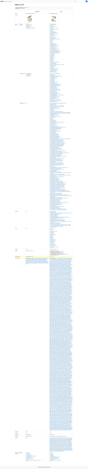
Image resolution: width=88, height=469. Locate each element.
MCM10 (53, 343)
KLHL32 (68, 334)
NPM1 (50, 356)
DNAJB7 (51, 301)
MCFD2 (51, 343)
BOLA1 (61, 275)
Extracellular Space (53, 24)
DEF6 (66, 297)
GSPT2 (59, 320)
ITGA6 (59, 330)
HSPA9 (69, 326)
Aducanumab (52, 242)
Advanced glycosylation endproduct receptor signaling (57, 219)
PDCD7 (51, 363)
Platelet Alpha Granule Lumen (54, 44)
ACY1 (50, 260)
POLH (57, 369)
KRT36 (63, 334)
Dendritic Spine (52, 55)
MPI (51, 346)
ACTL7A (65, 259)
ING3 (72, 329)
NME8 (56, 354)
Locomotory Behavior (53, 120)
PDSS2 (67, 363)
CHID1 (71, 287)
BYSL (57, 276)
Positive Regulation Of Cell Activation (55, 165)
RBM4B (66, 381)
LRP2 (67, 338)
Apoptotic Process (52, 109)
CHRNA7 (59, 288)
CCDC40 (64, 282)
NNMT (71, 354)
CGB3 (54, 287)
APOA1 (61, 266)
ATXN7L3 (64, 272)
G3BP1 (70, 314)
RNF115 (70, 383)
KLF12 (60, 334)
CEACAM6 (55, 286)
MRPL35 (65, 347)
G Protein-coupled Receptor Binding (55, 73)
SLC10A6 (34, 262)
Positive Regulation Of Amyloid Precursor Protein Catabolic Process (59, 194)
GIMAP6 (65, 316)
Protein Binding (29, 75)
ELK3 (71, 305)
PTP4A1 (62, 376)
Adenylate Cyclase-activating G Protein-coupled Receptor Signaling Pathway (60, 112)
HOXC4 (51, 326)
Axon (51, 41)
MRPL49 (70, 347)
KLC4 (58, 334)
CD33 (44, 258)
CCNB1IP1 (59, 282)
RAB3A (61, 378)
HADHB (67, 322)
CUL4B (52, 295)
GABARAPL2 (51, 315)
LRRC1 (69, 338)
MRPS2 (61, 348)
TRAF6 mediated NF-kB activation (55, 223)
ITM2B (69, 330)
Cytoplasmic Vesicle (53, 45)
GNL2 (68, 317)
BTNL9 (42, 258)
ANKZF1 (66, 264)
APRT (53, 267)
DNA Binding (52, 74)
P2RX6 (55, 360)
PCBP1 (67, 362)
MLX (72, 344)
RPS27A (63, 386)
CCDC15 (53, 282)
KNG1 (52, 334)
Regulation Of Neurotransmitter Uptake (55, 171)
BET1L (70, 273)
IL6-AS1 (64, 329)
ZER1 (47, 263)
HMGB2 (53, 325)
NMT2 (67, 354)
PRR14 (58, 373)
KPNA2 (54, 334)
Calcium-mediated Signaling (54, 133)
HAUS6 (53, 323)
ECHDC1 (63, 303)
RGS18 (62, 382)
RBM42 (64, 381)
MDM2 (63, 343)
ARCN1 (57, 267)
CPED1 (62, 292)
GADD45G (59, 315)
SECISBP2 (69, 390)
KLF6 (63, 334)
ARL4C (55, 268)
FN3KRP (61, 313)
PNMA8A (61, 368)
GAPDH (57, 315)
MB (61, 342)
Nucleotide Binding (29, 73)
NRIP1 (56, 356)
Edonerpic (51, 236)
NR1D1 (52, 356)
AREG (59, 267)
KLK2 (70, 334)
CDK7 (61, 285)
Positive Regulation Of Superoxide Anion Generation (57, 143)
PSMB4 (51, 375)
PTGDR (51, 376)
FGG (69, 311)
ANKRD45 (54, 264)
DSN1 (64, 301)
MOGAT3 (68, 345)
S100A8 (53, 389)
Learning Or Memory (53, 117)
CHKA (50, 288)
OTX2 (71, 359)
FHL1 (50, 312)
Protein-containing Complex (54, 49)
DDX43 (50, 297)
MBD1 (63, 342)
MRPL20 (51, 347)
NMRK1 (63, 354)
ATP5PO (71, 271)
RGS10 (58, 382)
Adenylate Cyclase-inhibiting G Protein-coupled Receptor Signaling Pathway (60, 113)
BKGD (59, 274)
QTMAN (53, 377)
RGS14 (60, 382)
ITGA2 (55, 330)
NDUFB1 (70, 352)
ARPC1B (55, 269)
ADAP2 (59, 260)
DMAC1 (52, 300)
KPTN (58, 334)
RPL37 (54, 386)
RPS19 (53, 386)
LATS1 (52, 336)
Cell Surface (52, 39)
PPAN (65, 370)
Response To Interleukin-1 (53, 177)
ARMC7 (68, 268)
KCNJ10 (51, 332)
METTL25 (51, 344)
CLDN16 (59, 289)
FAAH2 (64, 308)
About (8, 1)
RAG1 (62, 379)
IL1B (58, 329)
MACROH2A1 (56, 339)
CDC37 (53, 284)
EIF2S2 (53, 305)
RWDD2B (69, 388)
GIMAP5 (37, 11)
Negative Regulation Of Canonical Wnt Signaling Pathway (58, 182)
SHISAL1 (29, 262)
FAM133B (57, 309)
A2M (57, 258)
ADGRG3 (32, 258)
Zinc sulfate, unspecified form (54, 246)
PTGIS (53, 376)
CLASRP (56, 289)
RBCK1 (56, 381)
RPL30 (69, 385)
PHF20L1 (53, 365)
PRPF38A (51, 373)
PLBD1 (71, 367)
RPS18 (51, 386)
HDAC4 (54, 324)
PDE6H (57, 363)
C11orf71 (64, 276)
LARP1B (67, 335)
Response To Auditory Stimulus (54, 129)
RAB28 (51, 378)
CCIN (53, 282)
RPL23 (67, 385)
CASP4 (65, 280)
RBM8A (69, 381)
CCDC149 (51, 282)
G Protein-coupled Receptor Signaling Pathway (56, 111)
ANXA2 (71, 264)
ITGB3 (64, 330)
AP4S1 (61, 265)
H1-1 (67, 321)
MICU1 (59, 344)
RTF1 (54, 388)
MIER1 (61, 344)
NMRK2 (66, 354)
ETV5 (69, 307)
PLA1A (57, 367)
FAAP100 (66, 308)
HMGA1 (51, 325)
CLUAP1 (54, 290)
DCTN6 (65, 296)
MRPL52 (51, 348)
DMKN (56, 300)
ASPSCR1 (55, 270)
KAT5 (57, 331)
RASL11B (67, 380)
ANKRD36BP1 (69, 263)
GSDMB (53, 320)
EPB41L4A (53, 306)
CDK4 (55, 285)
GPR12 (65, 319)
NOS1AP (64, 355)
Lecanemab (52, 247)
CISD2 (54, 289)
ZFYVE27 (27, 263)
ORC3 (69, 358)
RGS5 (66, 382)
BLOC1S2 (66, 274)
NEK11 (52, 353)
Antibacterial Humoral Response (54, 134)
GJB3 (41, 259)
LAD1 (55, 335)
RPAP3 (60, 385)
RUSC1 (64, 388)
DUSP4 (58, 302)
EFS (59, 304)
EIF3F (55, 305)
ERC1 (65, 306)
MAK (70, 339)
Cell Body (51, 58)
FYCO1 (67, 314)
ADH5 (69, 260)
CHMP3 (55, 288)
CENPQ (69, 286)
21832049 (26, 7)
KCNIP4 (70, 331)
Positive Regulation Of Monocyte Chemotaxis (56, 181)
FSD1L (57, 314)
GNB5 (66, 317)
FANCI (65, 310)
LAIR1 (57, 335)
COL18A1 (58, 291)
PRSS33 (55, 374)
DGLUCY (64, 298)
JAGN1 (32, 260)
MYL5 (59, 350)
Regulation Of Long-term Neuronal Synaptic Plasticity (57, 158)
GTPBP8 (56, 321)
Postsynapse (52, 67)
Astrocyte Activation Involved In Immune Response (57, 105)
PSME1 (62, 375)
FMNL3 (59, 313)
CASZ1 (71, 280)
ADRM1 (51, 261)
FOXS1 (71, 313)
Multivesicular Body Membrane (31, 28)
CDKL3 (65, 285)
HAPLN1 (51, 323)
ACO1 (52, 259)
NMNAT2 (61, 354)
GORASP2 (63, 318)
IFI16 (71, 327)
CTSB (70, 294)
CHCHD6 (61, 287)
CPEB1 (60, 292)
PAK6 (55, 361)
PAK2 (52, 361)
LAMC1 (61, 335)
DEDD (65, 297)
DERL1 (56, 298)
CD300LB (60, 283)
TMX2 (40, 263)
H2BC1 (57, 322)
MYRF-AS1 (67, 350)
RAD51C (60, 379)
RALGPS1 (66, 379)
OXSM (50, 360)
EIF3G (57, 305)
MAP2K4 (58, 340)
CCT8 (56, 283)
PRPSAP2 (56, 373)
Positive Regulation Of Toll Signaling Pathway (56, 153)
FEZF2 (54, 311)
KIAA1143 (56, 333)
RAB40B (66, 378)
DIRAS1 (63, 299)
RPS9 (53, 387)
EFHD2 (57, 304)
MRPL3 (61, 347)
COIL (50, 291)
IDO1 (68, 327)
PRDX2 (51, 372)
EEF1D (53, 304)
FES (52, 311)
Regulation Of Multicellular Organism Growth (56, 146)
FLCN (71, 312)
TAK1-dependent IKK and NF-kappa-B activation (56, 217)
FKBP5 (67, 312)
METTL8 (56, 344)
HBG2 (65, 323)
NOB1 (50, 355)
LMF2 (52, 338)
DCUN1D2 (70, 296)
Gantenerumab (52, 241)
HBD (59, 323)
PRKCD (61, 372)
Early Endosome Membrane (54, 46)
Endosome (28, 25)
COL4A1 (66, 291)
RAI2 (64, 379)
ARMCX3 (51, 269)
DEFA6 (68, 297)
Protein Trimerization (53, 175)
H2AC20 (51, 322)
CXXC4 (64, 295)
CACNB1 (64, 278)
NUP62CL (65, 357)
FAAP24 (69, 308)
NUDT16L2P (54, 357)
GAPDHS (60, 315)
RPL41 (61, 386)
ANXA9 (55, 265)
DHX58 (55, 299)
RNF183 (58, 384)
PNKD (57, 368)
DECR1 (61, 297)
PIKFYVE (60, 366)
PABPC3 (61, 360)
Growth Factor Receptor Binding (54, 98)
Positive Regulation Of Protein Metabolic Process (57, 169)
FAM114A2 (51, 309)
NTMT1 (64, 356)
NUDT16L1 (51, 357)
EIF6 (66, 305)
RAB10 (58, 377)
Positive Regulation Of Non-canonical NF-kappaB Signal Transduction (59, 190)
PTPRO (71, 376)
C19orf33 (58, 277)
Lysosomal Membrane (29, 24)
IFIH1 (51, 328)
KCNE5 (68, 331)
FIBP (53, 312)
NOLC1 (60, 355)
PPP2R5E (56, 372)
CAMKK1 (61, 279)
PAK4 (54, 361)
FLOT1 (50, 313)
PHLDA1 (61, 365)
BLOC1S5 (69, 274)
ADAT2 (64, 260)
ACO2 (54, 259)
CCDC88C (51, 282)
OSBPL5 (60, 359)
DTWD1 (67, 301)
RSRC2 (70, 387)
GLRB (54, 317)
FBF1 (69, 310)
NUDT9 (57, 357)
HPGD (57, 326)
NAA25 (51, 351)
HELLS (60, 324)
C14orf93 (67, 276)
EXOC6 (53, 308)
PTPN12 (66, 376)
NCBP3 (53, 352)
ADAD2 (54, 260)
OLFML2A (55, 358)
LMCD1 (51, 338)
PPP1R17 (67, 371)
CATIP (52, 281)
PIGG (52, 366)
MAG (61, 339)
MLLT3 (68, 344)
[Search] (86, 1)
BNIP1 (57, 275)
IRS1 (50, 330)
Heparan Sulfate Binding (53, 101)
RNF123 (51, 384)
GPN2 (63, 319)
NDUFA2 (62, 352)
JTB (51, 331)
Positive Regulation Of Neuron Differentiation (56, 151)
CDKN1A (67, 285)
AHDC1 (57, 262)
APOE (70, 266)
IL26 (62, 329)
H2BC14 (59, 322)
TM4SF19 (33, 263)
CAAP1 (62, 278)
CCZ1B (58, 283)
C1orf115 (65, 277)
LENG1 (59, 336)
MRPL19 (71, 346)
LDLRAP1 (56, 336)
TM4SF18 (30, 263)
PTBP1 (69, 375)
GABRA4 (57, 315)
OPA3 (59, 358)
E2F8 (54, 303)
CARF (55, 280)
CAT (50, 281)
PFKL (64, 364)
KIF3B (66, 333)
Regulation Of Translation (53, 107)
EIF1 (63, 304)
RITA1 (56, 383)
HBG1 (63, 323)
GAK (68, 315)
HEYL (67, 324)
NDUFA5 (65, 352)
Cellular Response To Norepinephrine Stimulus (56, 180)
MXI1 (70, 349)
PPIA (53, 371)
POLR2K (65, 369)
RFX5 (52, 382)
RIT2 (54, 383)
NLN (71, 353)
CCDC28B (59, 282)
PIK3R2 (56, 366)
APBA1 (63, 265)
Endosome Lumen (52, 47)
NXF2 (70, 357)
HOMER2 (65, 325)
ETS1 (64, 307)
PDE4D (55, 363)
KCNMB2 (58, 332)
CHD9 (63, 287)
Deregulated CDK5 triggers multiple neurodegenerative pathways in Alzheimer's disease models (60, 221)
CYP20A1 (51, 296)
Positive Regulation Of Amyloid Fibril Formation (56, 203)
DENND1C (71, 297)
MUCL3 (62, 349)
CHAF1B (58, 287)
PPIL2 (56, 371)
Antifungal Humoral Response (54, 135)
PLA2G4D (62, 367)
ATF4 (69, 270)
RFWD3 (51, 382)
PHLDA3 (64, 365)
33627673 (60, 252)
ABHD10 (68, 258)
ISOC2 (53, 330)
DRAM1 (58, 301)
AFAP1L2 (55, 261)
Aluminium (51, 229)
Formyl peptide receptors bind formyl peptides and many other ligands (59, 217)
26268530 (66, 254)
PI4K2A (70, 365)
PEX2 (60, 364)
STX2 (48, 262)
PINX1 (69, 366)
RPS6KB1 (51, 387)
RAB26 (68, 377)
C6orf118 (51, 278)
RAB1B (66, 377)
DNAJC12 (53, 301)
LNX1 (59, 338)
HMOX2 (60, 325)
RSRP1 (51, 388)
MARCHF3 (51, 342)
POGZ (69, 368)
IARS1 (62, 327)
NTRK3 (66, 356)
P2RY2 (57, 360)
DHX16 (53, 299)
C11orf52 (62, 276)
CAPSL (53, 280)
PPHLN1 (51, 371)
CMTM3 (60, 290)
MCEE (71, 342)
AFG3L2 (61, 261)
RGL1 (54, 382)
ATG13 (52, 271)
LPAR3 (61, 338)
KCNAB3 (65, 331)
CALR (54, 279)
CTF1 (61, 294)
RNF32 (62, 384)
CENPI (67, 286)
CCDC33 (62, 282)
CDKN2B (70, 285)
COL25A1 (63, 291)
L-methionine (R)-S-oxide (53, 231)
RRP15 (60, 387)
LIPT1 (68, 337)
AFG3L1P (58, 261)
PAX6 (54, 362)
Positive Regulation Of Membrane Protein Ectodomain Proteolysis (59, 167)
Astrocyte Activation (53, 157)
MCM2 (55, 343)
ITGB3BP (66, 330)
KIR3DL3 (36, 260)
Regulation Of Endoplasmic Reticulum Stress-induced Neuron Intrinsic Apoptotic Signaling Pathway (61, 196)
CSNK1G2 (70, 293)
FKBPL (70, 312)
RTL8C (60, 388)
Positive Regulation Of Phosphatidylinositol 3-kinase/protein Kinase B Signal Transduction (60, 173)
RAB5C (70, 378)
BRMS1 (69, 275)
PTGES (39, 261)
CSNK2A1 (51, 294)
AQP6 (38, 258)
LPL (62, 338)
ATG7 (57, 271)
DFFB (58, 298)
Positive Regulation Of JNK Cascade (55, 156)
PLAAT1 (65, 367)
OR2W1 (61, 358)
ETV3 (66, 307)
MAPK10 (64, 340)
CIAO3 (67, 288)
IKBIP (53, 329)
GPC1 (59, 319)
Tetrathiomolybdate (53, 234)
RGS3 (64, 382)
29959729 (62, 251)
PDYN (69, 363)
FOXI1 (67, 313)
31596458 (57, 254)
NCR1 (54, 352)
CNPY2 (67, 290)
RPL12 (65, 385)
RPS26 (61, 386)
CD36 (65, 283)
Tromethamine (52, 232)
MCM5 (57, 343)
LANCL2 (63, 335)
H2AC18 (71, 321)
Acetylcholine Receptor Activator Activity (55, 85)
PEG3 (54, 364)
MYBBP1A (51, 350)
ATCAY (65, 270)
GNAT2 (63, 317)
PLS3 (52, 368)
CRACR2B (66, 292)
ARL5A (59, 268)
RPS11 (65, 386)
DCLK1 (63, 296)
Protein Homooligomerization (54, 170)
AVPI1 (71, 272)
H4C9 (63, 322)
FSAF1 (55, 314)
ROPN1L (51, 385)
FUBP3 (63, 314)
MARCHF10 (68, 341)
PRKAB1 (59, 372)
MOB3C (64, 345)
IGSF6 (50, 329)
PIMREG (65, 366)
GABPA (54, 315)
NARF (67, 351)
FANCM (67, 310)
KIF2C (62, 333)
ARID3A (51, 268)
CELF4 (62, 286)
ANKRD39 (51, 264)
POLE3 (55, 369)
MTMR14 (51, 349)
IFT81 (63, 328)
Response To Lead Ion (53, 125)
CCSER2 (52, 283)
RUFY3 (62, 388)
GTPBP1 (53, 321)
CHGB (69, 287)
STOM (44, 262)
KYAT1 (71, 334)
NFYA (60, 353)
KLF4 (61, 334)
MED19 (69, 343)
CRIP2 (55, 293)
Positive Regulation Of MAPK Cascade (55, 148)
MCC (69, 342)
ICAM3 (65, 327)
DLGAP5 (71, 299)
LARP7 (51, 336)
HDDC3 (56, 324)
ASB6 (64, 269)
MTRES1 (53, 349)
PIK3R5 (58, 366)
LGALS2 (68, 336)
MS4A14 (33, 261)
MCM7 (59, 343)
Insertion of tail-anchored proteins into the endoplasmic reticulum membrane (60, 224)
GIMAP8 (68, 316)
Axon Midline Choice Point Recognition (55, 131)
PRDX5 (54, 372)
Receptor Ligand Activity (53, 94)
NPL (70, 355)
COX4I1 (51, 292)
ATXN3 (62, 272)
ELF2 (67, 305)
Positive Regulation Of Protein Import (55, 199)
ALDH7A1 (64, 263)
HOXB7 (71, 325)
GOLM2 (58, 318)
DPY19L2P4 (54, 301)
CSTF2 (57, 294)
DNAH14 (62, 300)
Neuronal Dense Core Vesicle (54, 68)
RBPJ (70, 381)
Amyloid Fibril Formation (53, 205)
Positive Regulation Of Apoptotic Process (56, 147)
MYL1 (55, 350)
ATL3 (58, 271)
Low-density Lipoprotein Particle (54, 51)
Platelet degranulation (53, 211)
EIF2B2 (70, 304)
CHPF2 (32, 256)
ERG (69, 306)
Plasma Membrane (52, 37)
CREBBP (51, 293)
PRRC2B (67, 373)
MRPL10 (66, 346)
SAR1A (64, 389)
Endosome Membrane (29, 26)
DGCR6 (60, 298)
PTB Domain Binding (53, 97)
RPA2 (56, 385)
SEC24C (67, 390)
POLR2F (63, 369)
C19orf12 (53, 277)
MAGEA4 (63, 339)
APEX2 (57, 266)
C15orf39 (69, 276)
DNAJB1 (65, 300)
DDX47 (52, 297)
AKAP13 (51, 263)
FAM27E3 (68, 309)
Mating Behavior (52, 119)
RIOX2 (52, 383)
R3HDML (55, 377)
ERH (70, 306)
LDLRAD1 (41, 260)
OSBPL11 (58, 359)
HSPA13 (65, 326)
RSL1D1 (62, 387)
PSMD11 (55, 375)
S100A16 (51, 389)
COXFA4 (58, 292)
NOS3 (67, 355)
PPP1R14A (64, 371)
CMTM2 (58, 290)
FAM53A (60, 310)
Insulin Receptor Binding (53, 78)
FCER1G (37, 259)
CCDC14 (66, 281)
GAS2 (62, 315)
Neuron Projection (52, 54)
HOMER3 (68, 325)
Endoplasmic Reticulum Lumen (54, 33)
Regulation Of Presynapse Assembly (55, 201)
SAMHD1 (59, 389)
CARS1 (60, 280)
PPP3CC (59, 372)
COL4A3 (70, 291)
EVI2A (71, 307)
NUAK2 (70, 356)
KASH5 (34, 260)
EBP (59, 303)
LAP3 (65, 335)
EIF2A (67, 304)
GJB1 (70, 316)
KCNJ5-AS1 (53, 332)
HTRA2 (57, 327)
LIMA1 (50, 337)
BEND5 (68, 273)
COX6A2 (55, 292)
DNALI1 (64, 301)
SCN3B (27, 262)
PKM (53, 367)
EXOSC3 (58, 308)
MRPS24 (63, 348)
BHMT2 (52, 274)
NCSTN (57, 352)
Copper (51, 238)
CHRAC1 (57, 288)
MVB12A (64, 349)
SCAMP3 (51, 390)
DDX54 (57, 297)
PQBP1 (66, 372)
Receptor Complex (52, 57)
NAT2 (68, 351)
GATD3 (66, 315)
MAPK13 (69, 340)
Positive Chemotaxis (53, 166)
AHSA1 (59, 262)
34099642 (57, 250)
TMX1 (38, 263)
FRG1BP (51, 314)
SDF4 (65, 390)
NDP (60, 352)
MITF (62, 344)
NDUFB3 (51, 353)
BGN (50, 274)
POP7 (56, 370)
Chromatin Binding (52, 75)
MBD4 (65, 342)
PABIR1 (59, 360)
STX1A (46, 262)
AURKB (69, 272)
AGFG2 (69, 261)
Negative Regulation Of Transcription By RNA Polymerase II (58, 103)
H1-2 (69, 321)
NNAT (69, 354)
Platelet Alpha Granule (53, 43)
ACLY (50, 259)
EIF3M (59, 305)
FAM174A (27, 259)
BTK (53, 276)
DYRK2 (70, 302)
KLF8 (66, 334)
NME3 (52, 354)
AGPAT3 (52, 262)
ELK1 (69, 305)
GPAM (70, 318)
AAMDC (61, 258)
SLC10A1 (32, 262)
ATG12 (50, 271)
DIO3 (60, 299)
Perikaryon (51, 57)
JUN (52, 331)
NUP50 (63, 357)
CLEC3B (66, 289)
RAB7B (51, 379)
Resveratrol (51, 231)
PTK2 (56, 376)
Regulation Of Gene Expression (54, 126)
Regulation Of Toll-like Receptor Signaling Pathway (57, 144)
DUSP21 (53, 302)
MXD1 (68, 349)
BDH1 (60, 273)
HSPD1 (53, 327)
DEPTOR (54, 298)
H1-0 (66, 321)
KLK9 (50, 334)
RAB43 (68, 378)
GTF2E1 (67, 320)
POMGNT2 (51, 370)
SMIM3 (39, 262)
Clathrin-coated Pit (52, 38)
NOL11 (54, 355)
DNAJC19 (56, 301)
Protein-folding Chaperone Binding (54, 96)
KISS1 (53, 334)
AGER (65, 261)
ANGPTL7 (59, 263)
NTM (62, 356)
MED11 (67, 343)
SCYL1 (61, 390)
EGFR (60, 304)
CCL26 (57, 282)
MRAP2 (58, 346)
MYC (53, 350)
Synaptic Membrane (53, 65)
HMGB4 (55, 325)
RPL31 (71, 385)
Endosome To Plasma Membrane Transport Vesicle (57, 64)
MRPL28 (58, 347)
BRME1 (67, 275)
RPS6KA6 (68, 386)
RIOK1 (72, 382)
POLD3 (51, 369)
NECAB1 (61, 353)
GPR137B (67, 319)
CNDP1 (63, 290)
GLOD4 (53, 317)
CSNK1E (64, 293)
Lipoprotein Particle (53, 71)
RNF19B (47, 261)
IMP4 (69, 329)
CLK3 (71, 289)
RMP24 (63, 383)
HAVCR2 (57, 323)
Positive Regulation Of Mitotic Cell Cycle (55, 155)
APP (61, 11)
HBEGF (61, 323)
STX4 (26, 263)
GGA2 (56, 316)
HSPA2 (67, 326)
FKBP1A (65, 312)
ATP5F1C (65, 271)
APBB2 (51, 266)
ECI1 (67, 303)
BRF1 (65, 275)
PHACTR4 (70, 364)
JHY (50, 331)
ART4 (63, 269)
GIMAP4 (60, 316)
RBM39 (62, 381)
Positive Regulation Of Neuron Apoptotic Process (57, 149)
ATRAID (59, 272)
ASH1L (71, 269)
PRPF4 (53, 373)
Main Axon (51, 59)
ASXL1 (59, 270)
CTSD (50, 295)
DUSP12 (51, 302)
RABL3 (55, 379)
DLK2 (50, 300)
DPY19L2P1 (51, 301)
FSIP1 (59, 314)
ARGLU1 (71, 267)
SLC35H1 (37, 262)
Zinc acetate (52, 243)
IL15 (54, 329)
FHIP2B (72, 311)
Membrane (28, 27)
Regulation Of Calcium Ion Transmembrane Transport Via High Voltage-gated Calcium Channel (60, 192)
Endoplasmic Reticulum (53, 32)
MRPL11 (69, 346)
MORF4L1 (71, 345)
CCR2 (50, 283)
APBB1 (70, 265)
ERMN (50, 307)
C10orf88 (59, 276)
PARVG (72, 361)
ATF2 (67, 270)
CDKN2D (51, 286)
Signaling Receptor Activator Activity (55, 84)
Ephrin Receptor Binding (53, 91)
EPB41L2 (51, 306)
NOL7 (58, 355)
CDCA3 (60, 284)
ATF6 (70, 270)
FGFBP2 (65, 311)
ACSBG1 (56, 259)
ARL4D (57, 268)
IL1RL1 (60, 329)
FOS (65, 313)
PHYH (66, 365)
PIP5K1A (51, 367)
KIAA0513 (68, 332)
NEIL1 (50, 353)
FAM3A (51, 310)
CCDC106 (61, 281)
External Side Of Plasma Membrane (55, 38)
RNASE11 (65, 383)
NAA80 (53, 351)
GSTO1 (65, 320)
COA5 (69, 290)
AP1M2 (57, 265)
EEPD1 (55, 304)
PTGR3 (55, 376)
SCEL (57, 390)
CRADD (69, 292)
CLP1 (50, 290)
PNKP (58, 368)
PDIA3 (59, 363)
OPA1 (57, 358)
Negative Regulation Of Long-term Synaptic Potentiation (57, 189)
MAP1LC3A (51, 340)
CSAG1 (60, 293)
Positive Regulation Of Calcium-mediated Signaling (57, 164)
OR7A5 (68, 358)
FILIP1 (57, 312)
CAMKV (69, 279)
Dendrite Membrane (53, 48)
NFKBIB (58, 353)
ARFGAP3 (66, 267)
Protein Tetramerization (53, 170)
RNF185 (60, 384)
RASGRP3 (61, 380)
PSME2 (64, 375)
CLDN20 (61, 289)
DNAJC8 (61, 301)
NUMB (59, 357)
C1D (60, 277)
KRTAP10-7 (65, 334)
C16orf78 (51, 277)
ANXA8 (53, 265)
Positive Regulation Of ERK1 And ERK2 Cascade (57, 176)
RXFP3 (71, 388)
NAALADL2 (57, 351)
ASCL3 (66, 269)
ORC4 (71, 358)
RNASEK (44, 261)
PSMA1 (67, 374)
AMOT (57, 263)
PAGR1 (69, 360)
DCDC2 (61, 296)
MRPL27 (56, 347)
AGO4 (50, 262)
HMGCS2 (58, 325)
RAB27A (71, 377)
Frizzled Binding (52, 77)
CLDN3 (63, 289)
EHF (62, 304)
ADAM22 (57, 260)
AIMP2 (68, 262)
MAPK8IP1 (53, 341)
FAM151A (59, 309)
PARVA (69, 361)
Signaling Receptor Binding (54, 76)
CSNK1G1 (67, 293)
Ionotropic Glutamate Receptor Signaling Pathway (57, 145)
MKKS (64, 344)
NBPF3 (51, 352)
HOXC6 (53, 326)
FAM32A (71, 309)
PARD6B (62, 361)
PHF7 (55, 365)
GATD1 (64, 315)
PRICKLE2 (56, 372)
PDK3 (61, 363)
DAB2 (55, 296)
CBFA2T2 (58, 281)
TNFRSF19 (42, 263)
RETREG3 (41, 261)
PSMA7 (71, 374)
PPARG (67, 370)
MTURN (58, 349)
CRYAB (57, 293)
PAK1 (50, 361)
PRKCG (64, 372)
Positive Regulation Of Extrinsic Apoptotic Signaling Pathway (58, 209)
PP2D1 (63, 370)
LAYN (39, 260)
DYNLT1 (66, 302)
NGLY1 (64, 353)
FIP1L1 (59, 312)
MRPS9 (68, 348)
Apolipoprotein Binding (53, 86)
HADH (65, 322)
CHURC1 (64, 288)
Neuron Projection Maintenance (54, 207)
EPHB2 (59, 306)
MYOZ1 (64, 350)
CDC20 (71, 283)
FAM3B (53, 310)
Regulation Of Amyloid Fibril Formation (55, 203)
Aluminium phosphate (53, 244)
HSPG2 (55, 327)
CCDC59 (67, 282)
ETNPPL (62, 307)
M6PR (46, 260)
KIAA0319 (66, 332)
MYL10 (57, 350)
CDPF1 (53, 286)
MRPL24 (53, 347)
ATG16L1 (55, 271)
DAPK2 (57, 296)
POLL (60, 369)
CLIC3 (68, 289)
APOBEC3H (67, 266)
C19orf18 (56, 277)
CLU (51, 290)
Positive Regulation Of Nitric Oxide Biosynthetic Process (58, 151)
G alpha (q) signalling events (54, 214)
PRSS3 (53, 374)
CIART (69, 288)
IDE (67, 327)
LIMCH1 (53, 337)
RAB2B (53, 378)
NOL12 (56, 355)
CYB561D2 (66, 295)
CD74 (69, 283)
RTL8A (58, 388)
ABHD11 (70, 258)
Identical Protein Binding (53, 88)
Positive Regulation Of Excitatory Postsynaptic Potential (57, 208)
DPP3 (69, 301)
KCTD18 (63, 332)
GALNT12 (55, 315)
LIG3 (72, 336)
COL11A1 (52, 291)
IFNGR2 (30, 260)
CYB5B (69, 295)
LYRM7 (51, 339)
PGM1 (66, 364)
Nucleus (51, 25)
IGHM (69, 328)
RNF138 (53, 384)
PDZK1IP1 (36, 261)
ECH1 (60, 303)
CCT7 (54, 283)
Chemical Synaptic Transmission (54, 114)
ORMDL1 (52, 359)
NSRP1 (60, 356)
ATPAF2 (57, 272)
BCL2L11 (53, 273)
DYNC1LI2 (60, 302)
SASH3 (68, 389)
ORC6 (50, 359)
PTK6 (58, 376)
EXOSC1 (55, 308)
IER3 (70, 327)
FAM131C (54, 309)
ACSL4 (60, 259)
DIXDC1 (65, 299)
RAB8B (53, 379)
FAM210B (32, 259)
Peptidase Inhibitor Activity (54, 83)
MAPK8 (51, 341)
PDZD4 (71, 363)
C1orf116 (67, 277)
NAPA (63, 351)
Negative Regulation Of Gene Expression (55, 128)
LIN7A (60, 337)
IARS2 (63, 327)
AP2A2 (59, 265)
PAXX (58, 362)
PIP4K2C (71, 366)
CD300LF (63, 283)
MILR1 (31, 261)
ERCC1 (68, 306)
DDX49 (55, 297)
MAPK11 (66, 340)
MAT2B (60, 342)
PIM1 (63, 366)
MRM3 (60, 346)
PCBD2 (65, 362)
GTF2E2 (69, 320)
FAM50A (57, 310)
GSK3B (55, 320)
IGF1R (67, 328)
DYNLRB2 (63, 302)
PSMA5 (69, 374)
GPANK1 (51, 319)
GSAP (50, 320)
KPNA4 (56, 334)
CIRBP (52, 289)
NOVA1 (69, 355)
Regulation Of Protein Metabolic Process (55, 168)
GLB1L (50, 317)
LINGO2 (66, 337)
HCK (50, 324)
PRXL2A (58, 374)
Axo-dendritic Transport (53, 121)
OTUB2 (69, 359)
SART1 (66, 389)
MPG (50, 346)
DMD (54, 300)
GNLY (70, 317)
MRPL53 (53, 348)
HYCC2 (60, 327)
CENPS (71, 286)
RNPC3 (68, 384)
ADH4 (67, 260)
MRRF (70, 348)
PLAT (69, 367)
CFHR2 (51, 287)
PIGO (54, 366)
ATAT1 (63, 270)
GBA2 (68, 315)
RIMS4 (68, 382)
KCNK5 (56, 332)
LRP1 (64, 338)
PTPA (64, 376)
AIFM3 (64, 262)
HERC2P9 (62, 324)
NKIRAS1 (69, 353)
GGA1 (55, 316)
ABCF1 (66, 258)
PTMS (60, 376)
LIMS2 (58, 337)
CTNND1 (68, 294)
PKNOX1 (55, 367)
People (11, 1)
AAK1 (59, 258)
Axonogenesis (52, 115)
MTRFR (56, 349)
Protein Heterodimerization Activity (55, 93)
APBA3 (68, 265)
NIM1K (67, 353)
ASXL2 (61, 270)
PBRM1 (60, 362)
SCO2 (59, 390)
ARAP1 (55, 267)
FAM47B (55, 310)
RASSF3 (51, 381)
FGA (56, 311)
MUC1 (60, 349)
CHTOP (62, 288)
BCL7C (58, 273)
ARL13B (40, 258)
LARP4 (70, 335)
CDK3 (53, 285)
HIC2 (70, 324)
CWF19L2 (57, 295)
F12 (62, 308)
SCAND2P (53, 390)
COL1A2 (60, 291)
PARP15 (65, 361)
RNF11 (67, 383)
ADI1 (70, 260)
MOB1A (57, 345)
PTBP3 (71, 375)
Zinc (51, 230)
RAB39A (59, 378)
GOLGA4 (55, 318)
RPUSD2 (55, 387)
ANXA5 (51, 265)
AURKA (66, 272)
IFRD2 (61, 328)
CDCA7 (62, 284)
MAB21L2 (53, 339)
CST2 (55, 294)
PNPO (63, 368)
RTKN (56, 388)
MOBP (66, 345)
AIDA (62, 262)
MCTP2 (61, 343)
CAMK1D (58, 279)
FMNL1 (54, 313)
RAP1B (69, 379)
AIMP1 (66, 262)
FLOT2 (52, 313)
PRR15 (61, 373)
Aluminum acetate (52, 245)
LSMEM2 (44, 260)
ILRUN (67, 329)
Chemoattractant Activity (53, 87)
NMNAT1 (58, 354)
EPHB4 (61, 306)
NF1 (56, 353)
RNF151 (55, 384)
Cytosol (51, 36)
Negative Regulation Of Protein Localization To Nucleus (57, 187)
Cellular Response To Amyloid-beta (55, 200)
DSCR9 (62, 301)
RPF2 (61, 385)
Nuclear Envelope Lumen (53, 26)
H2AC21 (53, 322)
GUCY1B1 (60, 321)
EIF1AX (65, 304)
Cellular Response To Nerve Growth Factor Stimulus (57, 206)
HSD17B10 (62, 326)
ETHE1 (60, 307)
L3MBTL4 (51, 335)
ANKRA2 (62, 263)
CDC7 (58, 284)
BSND (50, 276)
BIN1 (55, 274)
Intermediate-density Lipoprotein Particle (55, 52)
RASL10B (64, 380)
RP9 (54, 385)
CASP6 (67, 280)
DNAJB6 (70, 300)
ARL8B (64, 268)
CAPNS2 (71, 279)
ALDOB (70, 263)
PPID (54, 371)
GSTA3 (63, 320)
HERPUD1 (65, 324)
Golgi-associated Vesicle (53, 35)
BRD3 (63, 275)
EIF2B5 (51, 305)
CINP (50, 289)
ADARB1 (61, 260)
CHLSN (52, 288)
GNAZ (65, 317)
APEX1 (55, 266)
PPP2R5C (53, 372)
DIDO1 (57, 299)
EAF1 (56, 303)
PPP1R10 (61, 371)
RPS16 (71, 386)
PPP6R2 (64, 372)
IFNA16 (54, 328)
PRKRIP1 (68, 372)
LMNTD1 (54, 338)
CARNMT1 (57, 280)
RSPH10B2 (65, 387)
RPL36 (52, 386)
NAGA (61, 351)
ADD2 (65, 260)
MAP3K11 (61, 340)
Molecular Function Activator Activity (55, 100)
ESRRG (56, 307)
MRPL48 (68, 347)
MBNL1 (67, 342)
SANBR (62, 389)
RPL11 (63, 385)
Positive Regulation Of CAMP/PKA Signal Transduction (57, 185)
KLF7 (64, 334)
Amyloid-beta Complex (53, 69)
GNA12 (59, 317)
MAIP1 (69, 339)
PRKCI (66, 372)
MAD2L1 (59, 339)
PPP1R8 (51, 372)
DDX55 (59, 297)
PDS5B (65, 363)
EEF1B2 (51, 304)
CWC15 (54, 295)
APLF (59, 266)
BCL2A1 (51, 273)
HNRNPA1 (62, 325)
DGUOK (67, 298)
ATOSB (60, 271)
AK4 (70, 262)
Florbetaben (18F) (52, 239)
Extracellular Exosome (53, 63)
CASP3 (62, 280)
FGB (57, 311)
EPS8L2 (63, 306)
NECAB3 (63, 353)
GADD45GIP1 (63, 315)
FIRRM (61, 312)
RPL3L (59, 386)
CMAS (56, 290)
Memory (51, 118)
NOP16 (62, 355)
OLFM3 (51, 358)
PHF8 (57, 365)
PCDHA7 (69, 362)
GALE (50, 315)
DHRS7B (69, 298)
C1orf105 (62, 277)
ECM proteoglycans (53, 212)
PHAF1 (51, 365)
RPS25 (59, 386)
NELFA (54, 353)
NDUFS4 (58, 353)
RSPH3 (68, 387)
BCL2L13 (56, 273)
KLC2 (56, 334)
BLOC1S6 (51, 275)
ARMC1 (66, 268)
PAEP (67, 360)
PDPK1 (63, 363)
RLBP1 (58, 383)
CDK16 (66, 284)
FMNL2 (57, 313)
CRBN (71, 292)
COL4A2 (68, 291)
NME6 (54, 354)
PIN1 (67, 366)
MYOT (62, 350)
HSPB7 (71, 326)
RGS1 (56, 382)
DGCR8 (62, 298)
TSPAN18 (45, 263)
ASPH (52, 270)
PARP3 (67, 361)
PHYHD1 (68, 365)
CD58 (67, 283)
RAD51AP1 (57, 379)
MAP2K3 (56, 340)
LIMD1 (55, 337)
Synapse (51, 61)
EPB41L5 (56, 306)
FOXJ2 (69, 313)
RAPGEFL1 (51, 380)
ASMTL (51, 270)
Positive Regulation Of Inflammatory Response (56, 160)
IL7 (65, 329)
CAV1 (53, 281)
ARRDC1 (60, 269)
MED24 (71, 343)
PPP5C (61, 372)
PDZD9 (51, 364)
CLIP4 (70, 289)
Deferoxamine (52, 228)
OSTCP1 (65, 359)
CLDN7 (48, 258)
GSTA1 (61, 320)
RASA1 (54, 380)
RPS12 (67, 386)
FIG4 (55, 312)
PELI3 (56, 364)
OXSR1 (53, 360)
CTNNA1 (63, 294)
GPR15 (70, 319)
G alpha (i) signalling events (54, 215)
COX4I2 (53, 292)
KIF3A (64, 333)
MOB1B (59, 345)
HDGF (58, 324)
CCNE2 (66, 282)
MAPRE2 (65, 341)
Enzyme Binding (52, 82)
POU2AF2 (58, 370)
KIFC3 (71, 333)
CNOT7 (65, 290)
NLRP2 (51, 354)
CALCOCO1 (51, 279)
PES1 (58, 364)
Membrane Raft (52, 60)
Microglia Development (53, 130)
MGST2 (27, 261)
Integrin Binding (52, 79)
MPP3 (53, 346)
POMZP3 (54, 370)
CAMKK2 (63, 279)
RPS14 (69, 386)
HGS (69, 324)
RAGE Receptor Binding (53, 95)
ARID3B (53, 268)
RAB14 (64, 377)
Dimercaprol (52, 237)
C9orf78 (60, 278)
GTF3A (72, 320)
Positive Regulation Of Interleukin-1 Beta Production (57, 141)
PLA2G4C (59, 367)
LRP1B (66, 338)
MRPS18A (58, 348)
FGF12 (59, 311)
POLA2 (71, 368)
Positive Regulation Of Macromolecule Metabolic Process (58, 127)
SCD (56, 390)
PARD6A (60, 361)
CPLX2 (64, 292)
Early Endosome (52, 31)
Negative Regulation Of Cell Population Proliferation (57, 122)
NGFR (62, 353)
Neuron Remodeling (53, 132)
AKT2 (57, 263)
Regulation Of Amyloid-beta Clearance (55, 188)
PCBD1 (63, 362)
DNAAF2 (60, 300)
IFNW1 (59, 328)
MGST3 (29, 261)
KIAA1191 (59, 333)
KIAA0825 (51, 333)
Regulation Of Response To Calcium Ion (55, 204)
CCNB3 (62, 282)
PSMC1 (53, 375)
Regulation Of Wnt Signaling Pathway (55, 136)
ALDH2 (59, 263)
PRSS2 (69, 373)
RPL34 (50, 386)
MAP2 (54, 340)
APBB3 (53, 266)
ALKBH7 (51, 263)
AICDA (61, 262)
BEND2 (66, 273)
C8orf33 (53, 278)
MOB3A (62, 345)
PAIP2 (71, 360)
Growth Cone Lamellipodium (54, 70)
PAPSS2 (57, 361)
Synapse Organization (53, 161)
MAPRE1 (63, 341)
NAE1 (59, 351)
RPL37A (57, 386)
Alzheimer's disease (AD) (53, 249)
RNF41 (66, 384)
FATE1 (35, 259)
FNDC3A (63, 313)
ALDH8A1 (67, 263)
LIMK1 (57, 337)
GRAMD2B (27, 260)
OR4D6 (63, 358)
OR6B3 (66, 358)
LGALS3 (70, 336)
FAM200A (65, 309)
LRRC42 (71, 338)
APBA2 (66, 265)
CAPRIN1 (51, 280)
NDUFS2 (56, 353)
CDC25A (51, 284)
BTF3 (52, 276)
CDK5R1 (59, 285)
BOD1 (59, 275)
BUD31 (55, 276)
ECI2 (69, 303)
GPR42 (45, 259)
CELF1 (58, 286)
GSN (56, 320)
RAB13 (62, 377)
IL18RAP (56, 329)
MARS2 (54, 342)
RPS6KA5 (65, 386)
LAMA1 (59, 335)
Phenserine (51, 233)
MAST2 (58, 342)
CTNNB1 (66, 294)
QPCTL (51, 377)
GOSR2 (68, 318)
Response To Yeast (53, 104)
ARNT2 (53, 269)
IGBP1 (65, 328)
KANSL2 (55, 331)
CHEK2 (67, 287)
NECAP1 (66, 353)
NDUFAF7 (67, 352)
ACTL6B (63, 259)
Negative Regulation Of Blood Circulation (55, 197)
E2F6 (52, 303)
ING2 (70, 329)
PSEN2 (64, 374)
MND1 (55, 345)
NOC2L (52, 355)
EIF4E (60, 305)
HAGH (69, 322)
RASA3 (56, 380)
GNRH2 (53, 318)
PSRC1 (67, 375)
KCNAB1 (63, 331)
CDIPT (64, 284)
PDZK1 (53, 364)
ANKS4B (62, 264)
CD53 (46, 258)
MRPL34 (63, 347)
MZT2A (70, 350)
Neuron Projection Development (54, 137)
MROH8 (62, 346)
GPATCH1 (53, 319)
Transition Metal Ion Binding (54, 92)
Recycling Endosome (53, 62)
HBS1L (67, 323)
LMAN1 (71, 337)
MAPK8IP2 (56, 341)
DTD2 (65, 301)
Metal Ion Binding (52, 90)
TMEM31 (36, 263)
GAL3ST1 (70, 315)
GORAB (43, 259)
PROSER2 (71, 372)
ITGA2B (57, 330)
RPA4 (57, 385)
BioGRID (20, 8)
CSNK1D (62, 293)
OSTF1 (67, 359)
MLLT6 (70, 344)
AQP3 (36, 258)
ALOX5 (55, 263)
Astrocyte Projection (53, 66)
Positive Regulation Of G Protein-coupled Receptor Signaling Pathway (59, 152)
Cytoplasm (51, 27)
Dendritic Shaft (52, 56)
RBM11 (58, 381)
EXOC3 (51, 308)
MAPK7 (71, 340)
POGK (67, 368)
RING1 (70, 382)
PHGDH (59, 365)
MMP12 (53, 345)
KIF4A (68, 333)
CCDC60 (69, 282)
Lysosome (51, 29)
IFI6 (50, 328)
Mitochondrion (52, 28)
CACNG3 (70, 278)
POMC (70, 369)
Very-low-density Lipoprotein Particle (55, 50)
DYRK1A (68, 302)
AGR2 (55, 262)
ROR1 (53, 385)
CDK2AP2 (51, 285)
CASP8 (69, 280)
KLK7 (72, 334)
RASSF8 (53, 381)
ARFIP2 (69, 267)
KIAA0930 (54, 333)
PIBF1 (50, 366)
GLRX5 (56, 317)
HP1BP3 (55, 326)
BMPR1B (53, 275)
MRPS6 (66, 348)
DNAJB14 (67, 300)
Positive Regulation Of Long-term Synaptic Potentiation (57, 189)
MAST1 (56, 342)
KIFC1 (69, 333)
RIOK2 (50, 383)
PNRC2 (65, 368)
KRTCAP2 (68, 334)
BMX (55, 275)
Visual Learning (52, 124)
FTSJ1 (61, 314)
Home (6, 1)
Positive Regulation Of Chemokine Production (56, 139)
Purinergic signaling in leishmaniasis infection (56, 226)
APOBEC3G (63, 266)
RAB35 (55, 378)
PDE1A (53, 363)
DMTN (58, 300)
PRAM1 (68, 372)
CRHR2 (53, 293)
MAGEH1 (66, 339)
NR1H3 (54, 356)
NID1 (65, 353)
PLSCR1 (54, 368)
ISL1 (51, 330)
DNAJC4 (59, 301)
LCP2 (54, 336)
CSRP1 (53, 294)
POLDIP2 (53, 369)
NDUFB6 (53, 353)
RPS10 (63, 386)
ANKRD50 (56, 264)
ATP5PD (68, 271)
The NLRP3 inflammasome (54, 218)
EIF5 (64, 305)
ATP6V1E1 (51, 272)
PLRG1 (51, 368)
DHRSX (51, 299)
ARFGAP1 (63, 267)
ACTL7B (67, 259)
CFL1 (52, 287)
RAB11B (60, 377)
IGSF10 (71, 328)
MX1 (66, 349)
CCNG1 (69, 282)
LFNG (65, 336)
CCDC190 (56, 282)
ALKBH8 (53, 263)
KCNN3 (61, 332)
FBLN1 (71, 310)
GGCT (58, 316)
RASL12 (70, 380)
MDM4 (65, 343)
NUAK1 (68, 356)
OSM (62, 359)
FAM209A (30, 259)
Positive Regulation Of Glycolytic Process (56, 154)
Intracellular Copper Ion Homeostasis (55, 108)
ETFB (57, 307)
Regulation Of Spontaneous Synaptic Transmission (57, 186)
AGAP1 (63, 261)
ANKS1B (59, 264)
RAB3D (64, 378)
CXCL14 (59, 295)
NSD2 (58, 356)
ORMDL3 (55, 359)
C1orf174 (70, 277)
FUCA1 (65, 314)
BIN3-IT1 (57, 274)
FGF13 (61, 311)
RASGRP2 (58, 380)
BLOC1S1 (63, 274)
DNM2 (66, 301)
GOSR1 (66, 318)
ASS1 (57, 270)
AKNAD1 (53, 263)
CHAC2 (56, 287)
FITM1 (63, 312)
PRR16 (63, 373)
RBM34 (60, 381)
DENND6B (51, 298)
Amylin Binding (52, 99)
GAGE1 (66, 315)
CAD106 (51, 235)
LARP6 (72, 335)
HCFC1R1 (71, 323)
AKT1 (55, 263)
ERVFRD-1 (53, 307)
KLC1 (55, 334)
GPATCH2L (56, 319)
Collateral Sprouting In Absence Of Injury (55, 159)
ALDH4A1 (61, 263)
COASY (71, 290)
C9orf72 (58, 278)
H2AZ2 (55, 322)
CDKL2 (63, 285)
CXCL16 (62, 295)
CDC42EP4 (55, 284)
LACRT (53, 335)
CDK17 (68, 284)
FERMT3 (51, 311)
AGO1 (71, 261)
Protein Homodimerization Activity (54, 89)
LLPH (69, 337)
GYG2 (63, 321)
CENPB (64, 286)
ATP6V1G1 (54, 272)
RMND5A (60, 383)
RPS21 (57, 386)
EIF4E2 (63, 305)
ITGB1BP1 (62, 330)
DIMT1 (59, 299)
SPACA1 (42, 262)
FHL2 (52, 312)
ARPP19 (58, 269)
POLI (59, 369)
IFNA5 (55, 328)
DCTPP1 (67, 296)
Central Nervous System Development (55, 116)
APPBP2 (51, 267)
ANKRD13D (65, 263)
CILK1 (70, 288)
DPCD (67, 301)
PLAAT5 (68, 367)
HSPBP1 (51, 327)
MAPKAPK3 (60, 341)
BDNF (62, 273)
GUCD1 (58, 321)
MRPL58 (56, 348)
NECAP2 (68, 353)
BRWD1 (71, 275)
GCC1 (70, 315)
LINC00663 (63, 337)
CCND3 (64, 282)
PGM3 (68, 364)
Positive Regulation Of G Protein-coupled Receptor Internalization (59, 198)
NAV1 (70, 351)
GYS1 (64, 321)
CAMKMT (66, 279)
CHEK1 (65, 287)
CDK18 (70, 284)
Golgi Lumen (52, 34)
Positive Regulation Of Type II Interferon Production (57, 140)
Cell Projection (52, 53)
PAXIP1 (56, 362)
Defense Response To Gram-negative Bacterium (56, 162)
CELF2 (60, 286)
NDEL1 (59, 352)
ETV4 (67, 307)
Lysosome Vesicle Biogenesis (54, 216)
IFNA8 (57, 328)
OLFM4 (53, 358)
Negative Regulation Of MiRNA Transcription (56, 193)
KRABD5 (60, 334)
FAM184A (62, 309)
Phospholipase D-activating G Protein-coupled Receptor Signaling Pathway (60, 138)
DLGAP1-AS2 (68, 299)
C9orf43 (55, 278)
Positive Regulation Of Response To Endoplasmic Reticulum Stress (59, 202)
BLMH (61, 274)
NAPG (65, 351)
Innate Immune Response (53, 150)
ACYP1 (52, 260)
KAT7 (58, 331)
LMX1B (57, 338)
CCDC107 (63, 281)
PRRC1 (65, 373)
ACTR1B (70, 259)
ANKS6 (64, 264)
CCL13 (55, 282)
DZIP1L (51, 303)
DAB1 (53, 296)
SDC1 (63, 390)
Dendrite (51, 42)
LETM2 (61, 336)
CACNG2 (67, 278)
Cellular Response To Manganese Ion (55, 179)
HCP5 (52, 324)
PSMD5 (60, 375)
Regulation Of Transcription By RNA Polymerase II (57, 106)
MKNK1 (66, 344)
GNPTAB (51, 318)
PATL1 (52, 362)
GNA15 (61, 317)
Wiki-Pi (2, 1)
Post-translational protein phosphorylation (55, 222)
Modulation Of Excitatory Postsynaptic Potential (56, 183)
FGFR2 (68, 311)
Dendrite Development (53, 132)
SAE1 (57, 389)
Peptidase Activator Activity (54, 81)
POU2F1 (61, 370)
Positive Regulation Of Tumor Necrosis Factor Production (58, 142)
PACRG (64, 360)
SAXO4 (71, 389)
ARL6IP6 (61, 268)
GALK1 (52, 315)
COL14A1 (55, 291)
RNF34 (64, 384)
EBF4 (57, 303)
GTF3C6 (51, 321)
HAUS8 (55, 323)
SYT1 (28, 263)
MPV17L (55, 346)
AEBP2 (53, 261)
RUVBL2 (66, 388)
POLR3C (68, 369)
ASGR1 (69, 269)
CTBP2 (59, 294)
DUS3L (70, 301)
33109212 (62, 253)
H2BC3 (62, 322)
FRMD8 (53, 314)
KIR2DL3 (51, 334)
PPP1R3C (70, 371)
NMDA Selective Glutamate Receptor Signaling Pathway (57, 184)
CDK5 (57, 285)
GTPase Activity (29, 74)
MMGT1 (51, 345)
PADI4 (66, 360)
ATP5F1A (63, 271)
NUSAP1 (68, 357)
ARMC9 (71, 268)
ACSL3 (58, 259)
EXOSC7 (60, 308)
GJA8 (39, 259)
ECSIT (71, 303)
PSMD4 (58, 375)
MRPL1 (64, 346)
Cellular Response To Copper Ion (54, 178)
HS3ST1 (59, 326)
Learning (51, 118)
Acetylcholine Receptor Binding (54, 85)
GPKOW (61, 319)
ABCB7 (64, 258)
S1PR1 (55, 389)
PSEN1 (62, 374)
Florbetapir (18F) (52, 240)
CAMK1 (56, 279)
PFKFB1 (62, 364)
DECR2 (63, 297)
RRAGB (58, 387)
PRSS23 (51, 374)
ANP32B (69, 264)
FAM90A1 (62, 310)
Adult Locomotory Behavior (54, 123)
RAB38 (57, 378)
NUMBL (61, 357)
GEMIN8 (51, 316)
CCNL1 (71, 282)
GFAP (53, 316)
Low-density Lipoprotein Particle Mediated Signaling (57, 174)
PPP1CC (58, 371)
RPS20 (55, 386)
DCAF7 (59, 296)
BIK (53, 274)
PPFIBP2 (70, 370)
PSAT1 (60, 374)
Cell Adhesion (52, 110)
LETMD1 (63, 336)
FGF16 (63, 311)
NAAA (54, 351)
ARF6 (61, 267)
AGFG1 (67, 261)
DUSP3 (56, 302)
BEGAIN (64, 273)
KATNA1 (60, 331)
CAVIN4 (56, 281)
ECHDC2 (65, 303)
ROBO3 (71, 384)
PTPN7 (69, 376)
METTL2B (53, 344)
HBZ (68, 323)
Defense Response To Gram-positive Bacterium (56, 163)
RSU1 (52, 388)
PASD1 (51, 362)
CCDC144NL (69, 281)
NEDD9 (71, 353)
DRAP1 (60, 301)
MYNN (60, 350)
